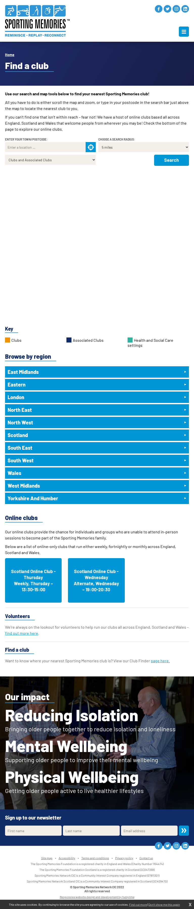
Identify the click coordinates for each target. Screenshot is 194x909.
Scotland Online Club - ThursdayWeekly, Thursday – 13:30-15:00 (33, 580)
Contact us (146, 858)
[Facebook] (158, 9)
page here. (160, 660)
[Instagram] (176, 9)
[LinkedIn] (185, 9)
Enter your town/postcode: (26, 139)
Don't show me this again (164, 904)
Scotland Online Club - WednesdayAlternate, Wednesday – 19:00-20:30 (96, 580)
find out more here (21, 633)
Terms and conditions (95, 858)
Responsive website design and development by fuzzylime (97, 897)
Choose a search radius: (116, 139)
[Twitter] (167, 9)
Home (9, 55)
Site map (47, 858)
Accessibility (67, 858)
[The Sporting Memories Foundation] (37, 21)
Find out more (138, 904)
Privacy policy (124, 858)
